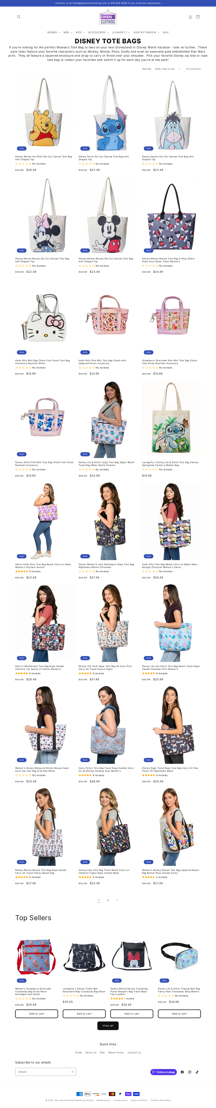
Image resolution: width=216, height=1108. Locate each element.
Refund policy (103, 1100)
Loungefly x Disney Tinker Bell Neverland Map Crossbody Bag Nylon (84, 990)
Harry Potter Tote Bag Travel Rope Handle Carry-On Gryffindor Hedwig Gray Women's (107, 769)
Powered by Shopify (83, 1100)
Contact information (160, 1100)
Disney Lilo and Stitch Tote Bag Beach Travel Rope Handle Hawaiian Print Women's (171, 667)
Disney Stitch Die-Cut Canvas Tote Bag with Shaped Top (104, 158)
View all (108, 1025)
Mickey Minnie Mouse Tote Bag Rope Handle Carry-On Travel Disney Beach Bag (40, 871)
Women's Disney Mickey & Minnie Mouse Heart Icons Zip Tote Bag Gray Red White (42, 769)
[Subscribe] (72, 1072)
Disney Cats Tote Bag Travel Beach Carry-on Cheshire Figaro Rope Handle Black (104, 871)
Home (78, 1052)
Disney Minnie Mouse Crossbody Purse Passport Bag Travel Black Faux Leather (129, 991)
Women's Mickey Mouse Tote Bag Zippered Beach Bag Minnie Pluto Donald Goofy (170, 871)
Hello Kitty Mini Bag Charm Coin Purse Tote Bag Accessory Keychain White (42, 362)
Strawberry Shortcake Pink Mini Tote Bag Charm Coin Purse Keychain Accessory (169, 362)
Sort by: (147, 68)
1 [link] (99, 900)
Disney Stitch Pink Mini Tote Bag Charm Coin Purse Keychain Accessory (44, 463)
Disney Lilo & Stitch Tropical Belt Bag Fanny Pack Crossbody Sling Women (179, 990)
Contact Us (134, 1052)
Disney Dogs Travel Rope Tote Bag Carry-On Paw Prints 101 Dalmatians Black (170, 769)
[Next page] (117, 900)
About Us (90, 1052)
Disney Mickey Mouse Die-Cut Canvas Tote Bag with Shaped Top (106, 260)
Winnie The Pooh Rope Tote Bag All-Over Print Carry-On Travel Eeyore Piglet (105, 667)
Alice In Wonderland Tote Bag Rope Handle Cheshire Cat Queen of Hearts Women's (39, 667)
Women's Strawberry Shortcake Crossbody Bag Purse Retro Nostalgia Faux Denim (33, 991)
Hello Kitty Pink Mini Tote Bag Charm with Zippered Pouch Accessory (102, 362)
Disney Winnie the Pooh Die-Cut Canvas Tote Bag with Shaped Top (43, 158)
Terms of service (139, 1100)
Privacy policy (121, 1100)
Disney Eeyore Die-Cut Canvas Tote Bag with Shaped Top (168, 158)
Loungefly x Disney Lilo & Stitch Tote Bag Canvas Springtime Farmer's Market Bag (170, 463)
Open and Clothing (64, 1100)
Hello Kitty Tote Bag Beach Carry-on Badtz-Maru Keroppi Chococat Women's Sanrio (170, 566)
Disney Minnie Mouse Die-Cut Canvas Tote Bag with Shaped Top (42, 260)
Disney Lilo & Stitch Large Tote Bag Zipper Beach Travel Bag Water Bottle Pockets (107, 463)
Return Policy (116, 1052)
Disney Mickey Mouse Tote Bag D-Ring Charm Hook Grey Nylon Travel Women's (168, 260)
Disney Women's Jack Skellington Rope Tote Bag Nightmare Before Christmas (106, 566)
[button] (19, 17)
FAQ (102, 1052)
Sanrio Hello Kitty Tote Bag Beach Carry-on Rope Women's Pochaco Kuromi (43, 566)
